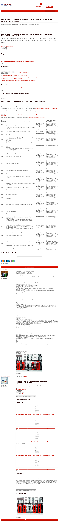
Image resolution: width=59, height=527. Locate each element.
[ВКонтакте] (1, 261)
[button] (23, 72)
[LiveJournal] (9, 261)
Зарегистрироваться (49, 3)
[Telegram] (14, 261)
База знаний (25, 11)
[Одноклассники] (3, 261)
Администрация (48, 4)
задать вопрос (49, 6)
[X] (6, 261)
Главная (3, 11)
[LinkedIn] (8, 261)
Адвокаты (32, 11)
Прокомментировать (29, 267)
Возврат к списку (5, 16)
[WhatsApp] (13, 261)
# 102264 (25, 376)
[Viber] (11, 261)
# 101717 (25, 269)
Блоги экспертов (17, 11)
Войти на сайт (48, 2)
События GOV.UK (40, 11)
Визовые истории (50, 11)
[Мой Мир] (4, 261)
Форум (8, 11)
